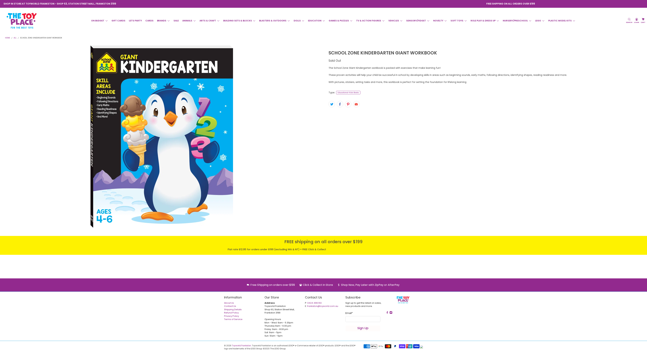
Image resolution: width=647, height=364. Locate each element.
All (15, 38)
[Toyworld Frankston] (22, 20)
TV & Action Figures (368, 20)
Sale (176, 20)
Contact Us (230, 306)
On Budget (97, 20)
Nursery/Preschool (515, 20)
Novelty (438, 20)
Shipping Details (233, 309)
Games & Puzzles (339, 20)
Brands (161, 20)
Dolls (297, 20)
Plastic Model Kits (560, 20)
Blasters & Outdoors (272, 20)
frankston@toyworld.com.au (322, 306)
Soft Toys (457, 20)
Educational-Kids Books (348, 92)
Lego (538, 20)
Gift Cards (118, 20)
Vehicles (393, 20)
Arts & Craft (207, 20)
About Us (229, 303)
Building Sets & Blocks (237, 20)
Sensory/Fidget (416, 20)
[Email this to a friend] (356, 104)
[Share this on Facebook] (340, 104)
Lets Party (135, 20)
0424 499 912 (314, 303)
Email (349, 313)
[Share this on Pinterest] (348, 104)
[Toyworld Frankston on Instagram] (325, 3)
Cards (149, 20)
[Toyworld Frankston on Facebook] (321, 3)
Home (7, 38)
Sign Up (362, 328)
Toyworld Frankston (241, 345)
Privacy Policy (231, 316)
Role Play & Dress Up (483, 20)
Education (314, 20)
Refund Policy (231, 312)
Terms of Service (233, 319)
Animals (187, 20)
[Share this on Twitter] (332, 104)
